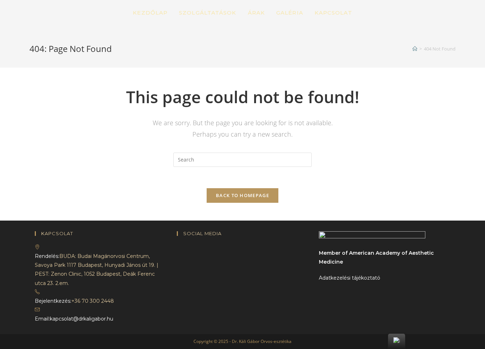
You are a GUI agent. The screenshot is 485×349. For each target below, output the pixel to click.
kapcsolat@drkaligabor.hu (81, 319)
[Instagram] (179, 256)
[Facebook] (179, 247)
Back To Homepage (242, 195)
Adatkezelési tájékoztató (349, 278)
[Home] (415, 49)
